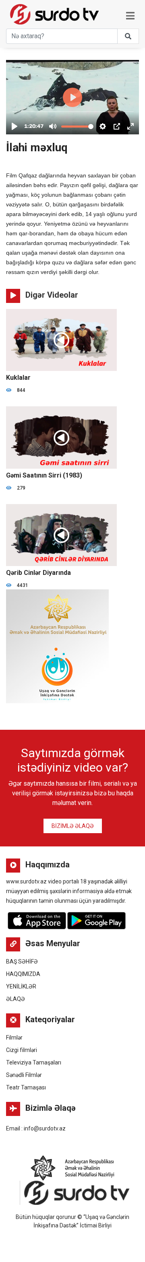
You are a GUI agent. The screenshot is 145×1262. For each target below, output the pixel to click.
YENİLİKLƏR (21, 986)
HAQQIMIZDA (23, 974)
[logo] (23, 12)
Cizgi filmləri (21, 1050)
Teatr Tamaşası (26, 1087)
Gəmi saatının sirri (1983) (44, 475)
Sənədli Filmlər (24, 1075)
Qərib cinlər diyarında (38, 572)
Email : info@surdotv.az (36, 1128)
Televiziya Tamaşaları (33, 1062)
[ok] (128, 36)
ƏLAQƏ (15, 999)
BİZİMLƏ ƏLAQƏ (73, 826)
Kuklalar (18, 377)
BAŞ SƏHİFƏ (22, 961)
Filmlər (14, 1037)
